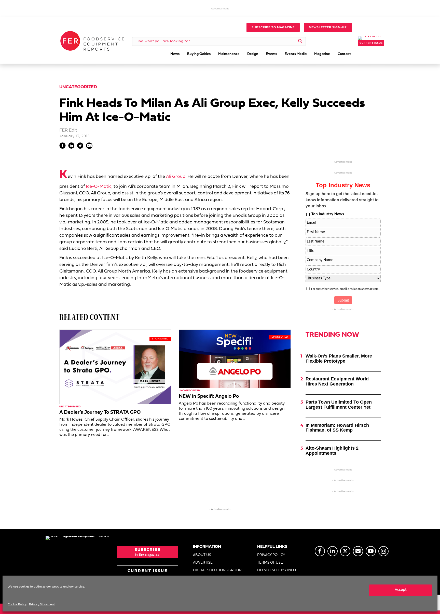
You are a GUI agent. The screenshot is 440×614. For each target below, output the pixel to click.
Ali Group (175, 176)
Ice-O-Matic (99, 186)
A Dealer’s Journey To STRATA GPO (100, 412)
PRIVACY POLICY (271, 555)
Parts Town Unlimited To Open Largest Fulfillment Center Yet (339, 404)
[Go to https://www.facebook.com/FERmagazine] (320, 551)
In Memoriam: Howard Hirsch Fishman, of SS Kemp (337, 428)
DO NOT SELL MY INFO (276, 570)
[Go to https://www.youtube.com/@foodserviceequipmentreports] (371, 551)
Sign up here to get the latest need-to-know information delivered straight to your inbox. (342, 200)
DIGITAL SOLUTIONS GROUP (217, 570)
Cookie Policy (17, 604)
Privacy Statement (42, 604)
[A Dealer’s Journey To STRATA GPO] (115, 367)
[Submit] (300, 41)
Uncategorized (78, 87)
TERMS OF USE (270, 563)
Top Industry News (327, 214)
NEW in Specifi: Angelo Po (209, 396)
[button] (273, 27)
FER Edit (68, 130)
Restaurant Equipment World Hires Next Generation (337, 381)
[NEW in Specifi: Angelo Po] (234, 359)
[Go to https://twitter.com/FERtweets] (345, 551)
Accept (401, 590)
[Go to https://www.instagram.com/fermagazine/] (383, 551)
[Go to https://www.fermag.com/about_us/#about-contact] (358, 551)
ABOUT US (202, 555)
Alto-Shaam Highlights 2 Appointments (332, 451)
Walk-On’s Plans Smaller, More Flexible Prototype (339, 358)
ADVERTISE (203, 563)
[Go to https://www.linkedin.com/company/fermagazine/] (332, 551)
